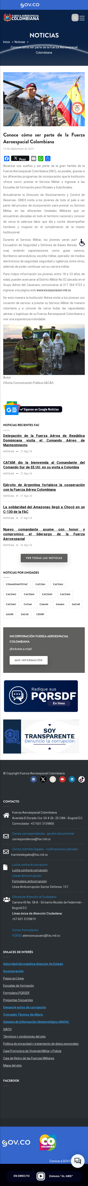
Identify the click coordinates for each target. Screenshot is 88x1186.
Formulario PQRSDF (16, 993)
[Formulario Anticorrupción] (41, 722)
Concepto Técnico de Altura (23, 1014)
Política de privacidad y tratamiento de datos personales (41, 1043)
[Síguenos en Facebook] (33, 779)
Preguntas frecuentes (18, 1000)
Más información (29, 660)
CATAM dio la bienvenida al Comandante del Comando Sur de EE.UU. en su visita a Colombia (44, 465)
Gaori (9, 614)
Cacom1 (40, 584)
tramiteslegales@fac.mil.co (29, 854)
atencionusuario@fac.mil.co (41, 935)
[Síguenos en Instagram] (53, 779)
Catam (28, 604)
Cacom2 (58, 584)
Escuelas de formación (18, 985)
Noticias (20, 42)
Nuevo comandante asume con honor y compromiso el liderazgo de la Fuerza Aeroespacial (44, 534)
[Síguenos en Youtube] (62, 779)
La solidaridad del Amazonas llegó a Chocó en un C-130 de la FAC (44, 509)
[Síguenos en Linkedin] (72, 779)
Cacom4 (29, 594)
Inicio (6, 42)
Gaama (60, 604)
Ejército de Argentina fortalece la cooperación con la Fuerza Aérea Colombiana (44, 487)
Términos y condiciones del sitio (24, 1036)
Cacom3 (11, 594)
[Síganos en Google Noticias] (33, 402)
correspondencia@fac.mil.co (31, 839)
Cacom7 (11, 604)
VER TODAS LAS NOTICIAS (44, 558)
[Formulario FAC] (41, 681)
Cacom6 (65, 594)
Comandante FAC (17, 584)
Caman (44, 604)
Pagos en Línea (13, 978)
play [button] (41, 1176)
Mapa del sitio (12, 1065)
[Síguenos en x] (43, 779)
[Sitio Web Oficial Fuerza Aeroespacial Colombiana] (23, 17)
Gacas (25, 614)
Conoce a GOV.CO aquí (64, 1161)
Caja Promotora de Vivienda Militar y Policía (32, 1051)
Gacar (76, 604)
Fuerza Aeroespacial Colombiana (42, 773)
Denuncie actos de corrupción (24, 1007)
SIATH (7, 1029)
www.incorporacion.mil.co (54, 290)
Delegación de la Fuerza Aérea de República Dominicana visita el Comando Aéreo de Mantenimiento (44, 440)
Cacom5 (47, 594)
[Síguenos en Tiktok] (81, 779)
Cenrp (40, 614)
